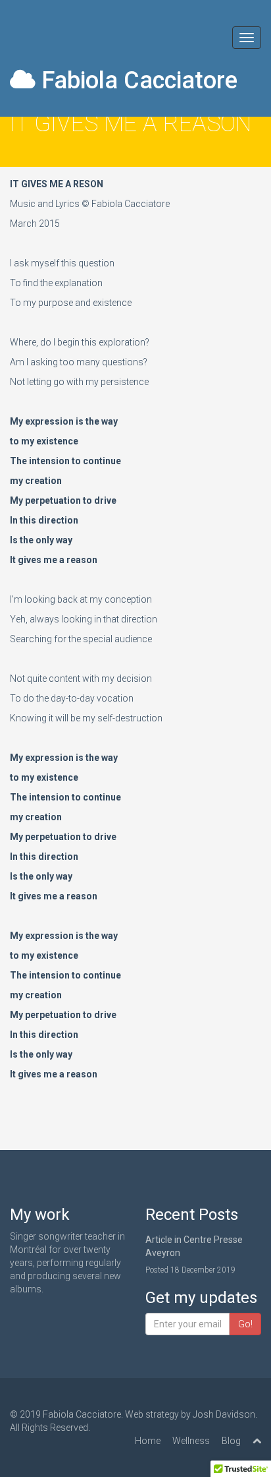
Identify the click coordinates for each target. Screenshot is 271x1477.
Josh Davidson (224, 1414)
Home (147, 1440)
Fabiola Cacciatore (136, 80)
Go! (245, 1324)
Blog (231, 1440)
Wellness (191, 1440)
